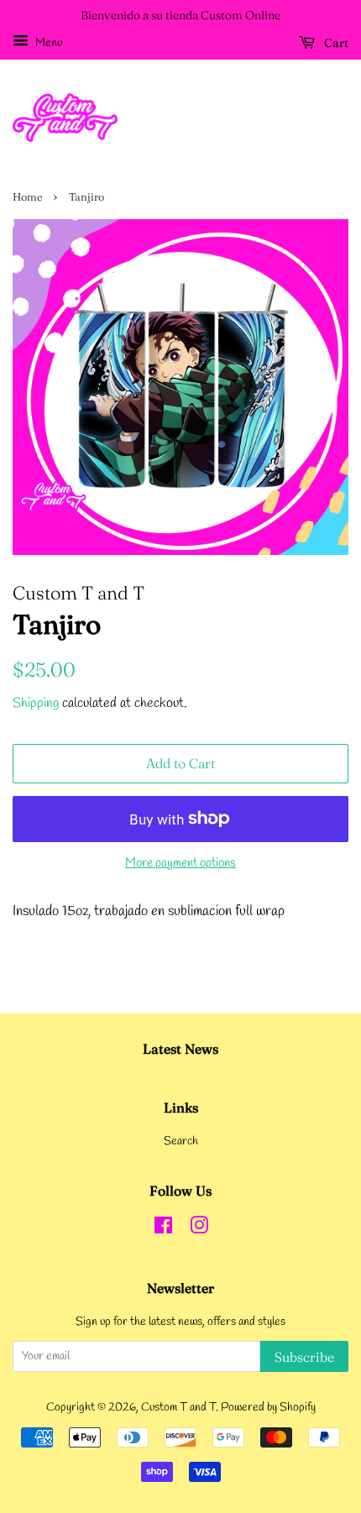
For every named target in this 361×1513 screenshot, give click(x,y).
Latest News (180, 1048)
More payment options (180, 863)
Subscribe (304, 1356)
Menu (47, 43)
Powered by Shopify (268, 1408)
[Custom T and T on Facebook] (163, 1230)
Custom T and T (178, 1408)
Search (181, 1141)
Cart (335, 42)
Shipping (36, 703)
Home (27, 197)
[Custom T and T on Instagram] (199, 1230)
